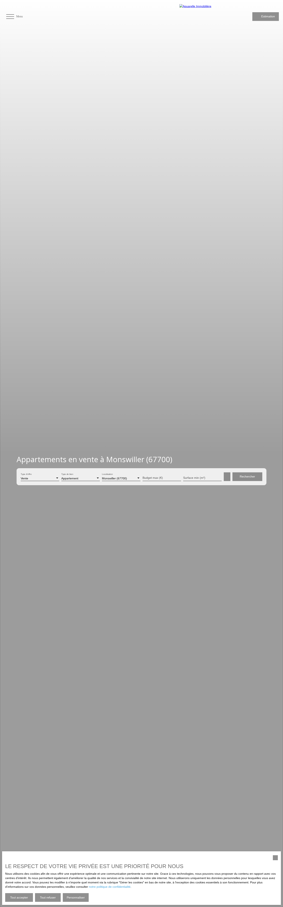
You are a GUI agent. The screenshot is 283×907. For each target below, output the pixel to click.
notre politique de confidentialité (110, 886)
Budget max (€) (153, 477)
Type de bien (67, 474)
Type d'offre (26, 474)
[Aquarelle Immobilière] (205, 16)
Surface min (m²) (194, 477)
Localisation (107, 474)
